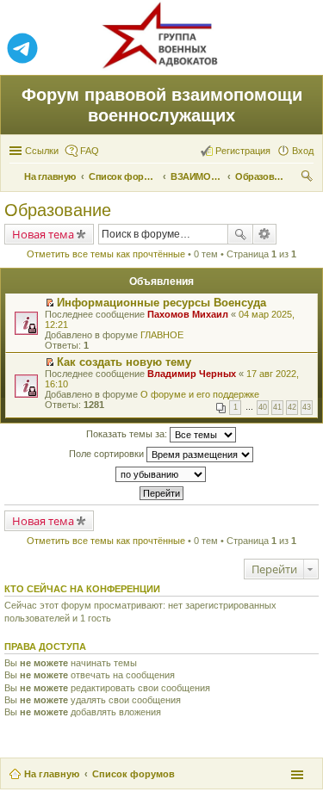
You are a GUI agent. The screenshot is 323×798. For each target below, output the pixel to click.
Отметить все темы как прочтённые (106, 254)
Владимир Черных (191, 373)
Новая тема (43, 234)
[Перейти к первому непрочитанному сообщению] (49, 303)
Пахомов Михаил (187, 314)
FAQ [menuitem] (89, 150)
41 (277, 407)
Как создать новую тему (124, 362)
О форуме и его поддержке (199, 394)
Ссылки (42, 150)
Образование (57, 210)
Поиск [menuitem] (308, 178)
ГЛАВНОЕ (161, 335)
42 (292, 407)
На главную (51, 774)
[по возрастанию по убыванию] (161, 474)
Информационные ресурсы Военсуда (161, 302)
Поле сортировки (107, 453)
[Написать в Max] (301, 49)
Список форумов (133, 774)
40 (262, 407)
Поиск (240, 234)
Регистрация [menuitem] (242, 150)
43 (306, 407)
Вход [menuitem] (303, 150)
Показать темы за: (128, 434)
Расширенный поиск (264, 234)
